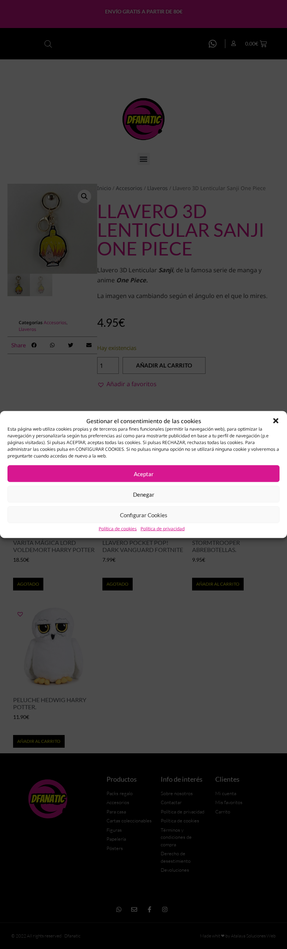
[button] (276, 420)
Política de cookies (118, 528)
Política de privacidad (163, 528)
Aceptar (144, 473)
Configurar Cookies (143, 514)
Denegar (143, 494)
